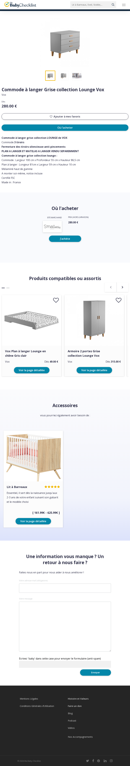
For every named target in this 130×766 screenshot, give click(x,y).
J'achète (65, 238)
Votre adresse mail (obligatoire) (33, 580)
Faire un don (75, 706)
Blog (70, 713)
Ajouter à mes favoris (67, 116)
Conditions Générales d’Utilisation (37, 706)
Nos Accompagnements (80, 736)
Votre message (25, 599)
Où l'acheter (65, 127)
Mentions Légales (29, 698)
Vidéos (71, 727)
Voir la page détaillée (32, 370)
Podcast (72, 720)
